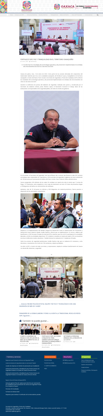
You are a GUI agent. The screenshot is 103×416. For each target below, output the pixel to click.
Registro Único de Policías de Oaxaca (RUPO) (16, 380)
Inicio (11, 15)
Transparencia (54, 15)
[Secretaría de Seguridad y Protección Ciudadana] (7, 15)
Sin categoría (24, 57)
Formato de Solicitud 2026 (12, 391)
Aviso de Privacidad (77, 15)
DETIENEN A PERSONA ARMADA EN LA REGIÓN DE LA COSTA (73, 338)
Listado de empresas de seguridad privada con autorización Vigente (21, 363)
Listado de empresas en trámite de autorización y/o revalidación (22, 366)
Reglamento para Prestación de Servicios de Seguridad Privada (20, 360)
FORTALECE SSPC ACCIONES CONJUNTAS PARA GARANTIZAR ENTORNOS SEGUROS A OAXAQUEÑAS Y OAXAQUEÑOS (51, 339)
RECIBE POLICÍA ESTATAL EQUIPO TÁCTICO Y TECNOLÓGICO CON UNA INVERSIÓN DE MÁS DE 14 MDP (47, 305)
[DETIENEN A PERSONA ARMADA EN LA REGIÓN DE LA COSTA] (73, 324)
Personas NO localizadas (12, 389)
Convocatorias (88, 15)
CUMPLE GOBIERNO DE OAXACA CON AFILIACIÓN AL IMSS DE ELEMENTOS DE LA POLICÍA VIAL (29, 338)
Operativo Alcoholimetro (86, 364)
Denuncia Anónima (32, 15)
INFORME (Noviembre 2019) (69, 363)
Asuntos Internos (43, 15)
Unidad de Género (85, 367)
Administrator (33, 61)
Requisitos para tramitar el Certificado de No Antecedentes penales (23, 394)
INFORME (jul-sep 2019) (68, 360)
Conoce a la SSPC (19, 15)
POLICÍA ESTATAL (48, 360)
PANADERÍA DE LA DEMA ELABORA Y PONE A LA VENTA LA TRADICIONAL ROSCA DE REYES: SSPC (50, 314)
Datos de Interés (64, 15)
